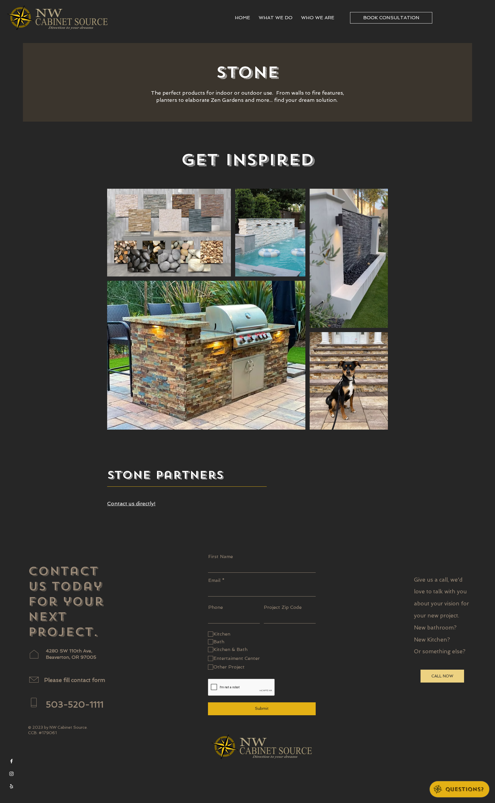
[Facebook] (11, 761)
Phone (215, 607)
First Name (220, 556)
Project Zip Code (283, 607)
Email (214, 580)
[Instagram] (11, 774)
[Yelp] (11, 786)
